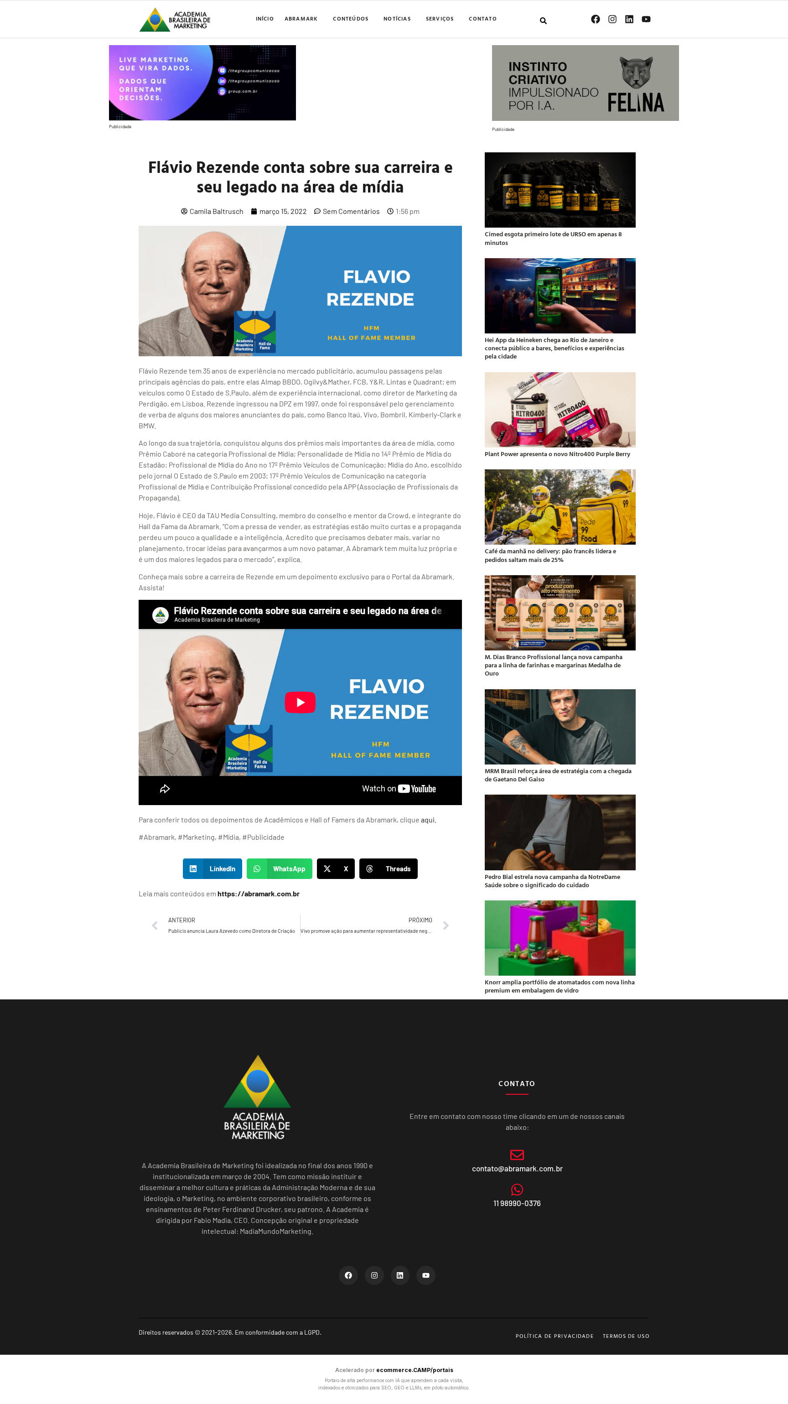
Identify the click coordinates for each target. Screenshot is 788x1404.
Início (265, 18)
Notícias (397, 18)
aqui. (428, 819)
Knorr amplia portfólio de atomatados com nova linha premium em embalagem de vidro (560, 986)
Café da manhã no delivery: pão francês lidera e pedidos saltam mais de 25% (550, 555)
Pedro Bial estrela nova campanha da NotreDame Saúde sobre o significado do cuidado (552, 880)
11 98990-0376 (517, 1202)
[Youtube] (646, 19)
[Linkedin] (629, 19)
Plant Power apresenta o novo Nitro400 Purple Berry (557, 453)
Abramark (301, 18)
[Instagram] (612, 19)
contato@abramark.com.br (517, 1168)
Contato (483, 18)
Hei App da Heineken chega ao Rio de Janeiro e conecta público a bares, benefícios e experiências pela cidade (554, 348)
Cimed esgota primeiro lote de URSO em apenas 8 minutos (553, 238)
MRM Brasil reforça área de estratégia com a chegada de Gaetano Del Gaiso (558, 775)
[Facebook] (595, 19)
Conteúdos (350, 18)
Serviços (440, 18)
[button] (212, 868)
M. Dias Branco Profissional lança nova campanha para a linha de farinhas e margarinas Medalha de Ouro (553, 665)
